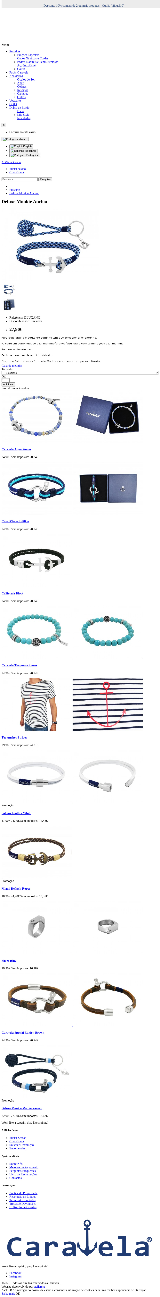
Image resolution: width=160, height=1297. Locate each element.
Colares (22, 86)
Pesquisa (45, 179)
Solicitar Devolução (21, 1144)
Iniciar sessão (17, 168)
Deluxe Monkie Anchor (24, 193)
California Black (12, 593)
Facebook (15, 1273)
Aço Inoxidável (26, 65)
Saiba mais (9, 1293)
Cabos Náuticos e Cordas (32, 58)
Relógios (22, 90)
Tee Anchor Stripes (14, 737)
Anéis (20, 83)
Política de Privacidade (23, 1193)
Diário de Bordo (19, 107)
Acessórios (16, 76)
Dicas (20, 111)
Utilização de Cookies (22, 1207)
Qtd (4, 376)
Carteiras (22, 93)
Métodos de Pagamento (23, 1167)
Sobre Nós (15, 1163)
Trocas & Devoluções (22, 1203)
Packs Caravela (18, 72)
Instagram (15, 1276)
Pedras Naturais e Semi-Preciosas (37, 62)
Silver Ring (9, 960)
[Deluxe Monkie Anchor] (50, 280)
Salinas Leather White (16, 813)
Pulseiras (14, 51)
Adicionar (8, 384)
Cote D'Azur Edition (15, 521)
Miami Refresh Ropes (16, 888)
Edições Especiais (28, 54)
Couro (21, 69)
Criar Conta (16, 172)
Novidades (23, 118)
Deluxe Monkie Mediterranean (22, 1108)
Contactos (15, 1178)
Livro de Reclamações (23, 1174)
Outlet (13, 104)
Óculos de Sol (26, 79)
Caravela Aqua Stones (16, 449)
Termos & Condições (22, 1200)
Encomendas (17, 1148)
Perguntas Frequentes (22, 1170)
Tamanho (7, 369)
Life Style (23, 114)
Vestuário (15, 100)
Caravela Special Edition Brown (23, 1032)
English (27, 146)
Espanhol (30, 150)
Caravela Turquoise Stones (19, 665)
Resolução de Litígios (22, 1196)
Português (32, 155)
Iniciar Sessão (17, 1137)
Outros (21, 97)
